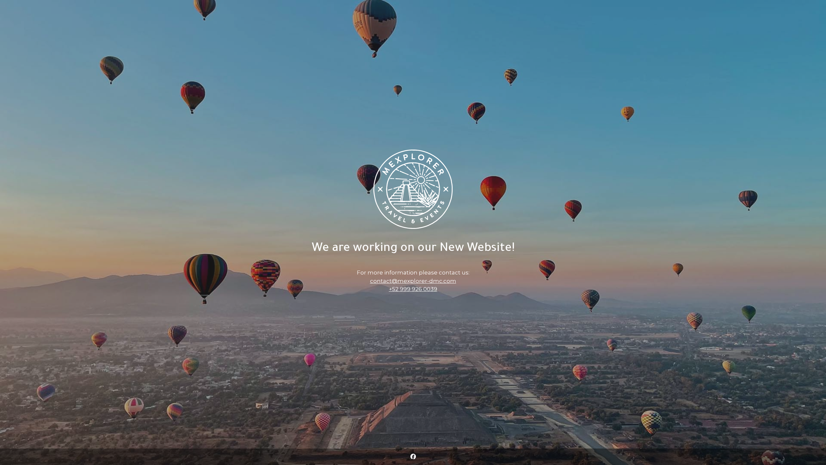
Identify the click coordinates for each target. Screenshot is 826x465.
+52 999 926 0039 (413, 289)
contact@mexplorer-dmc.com (413, 281)
